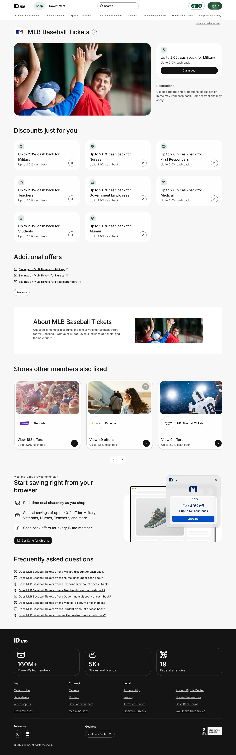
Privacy (128, 697)
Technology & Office (155, 15)
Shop (39, 6)
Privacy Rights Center (190, 690)
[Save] (73, 386)
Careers (74, 690)
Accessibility (132, 690)
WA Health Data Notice (190, 711)
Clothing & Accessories (27, 15)
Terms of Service (134, 704)
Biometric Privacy (135, 711)
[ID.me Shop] (22, 6)
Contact (74, 697)
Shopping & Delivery (210, 15)
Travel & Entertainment (109, 15)
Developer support (81, 704)
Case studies (22, 690)
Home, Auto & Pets (182, 15)
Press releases (23, 711)
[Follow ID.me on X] (17, 734)
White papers (22, 704)
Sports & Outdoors (81, 15)
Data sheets (21, 697)
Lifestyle (132, 15)
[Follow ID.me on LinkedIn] (27, 734)
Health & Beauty (55, 15)
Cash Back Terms (187, 704)
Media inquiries (78, 711)
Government (57, 6)
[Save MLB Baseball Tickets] (95, 32)
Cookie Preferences (188, 697)
